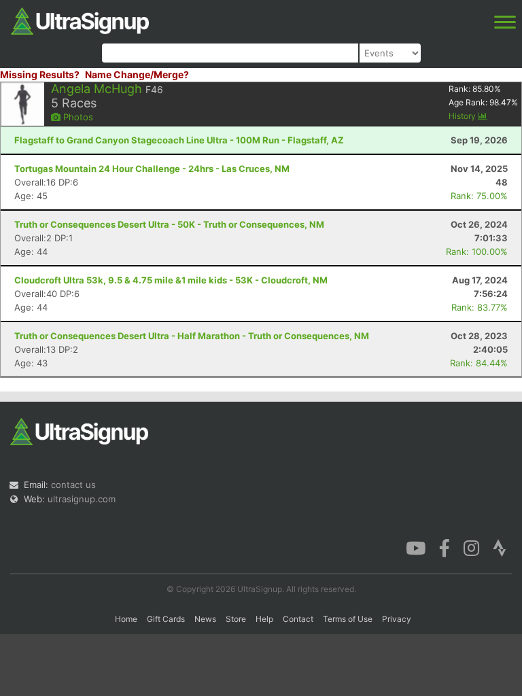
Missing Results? (40, 74)
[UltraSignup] (80, 20)
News (205, 619)
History (463, 116)
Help (264, 619)
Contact (298, 619)
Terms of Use (347, 619)
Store (236, 619)
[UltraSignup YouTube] (415, 547)
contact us (73, 484)
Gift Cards (166, 619)
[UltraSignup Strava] (499, 547)
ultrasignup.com (82, 498)
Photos (76, 116)
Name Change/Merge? (137, 74)
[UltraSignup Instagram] (471, 547)
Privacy (396, 619)
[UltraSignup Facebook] (444, 547)
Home (126, 619)
